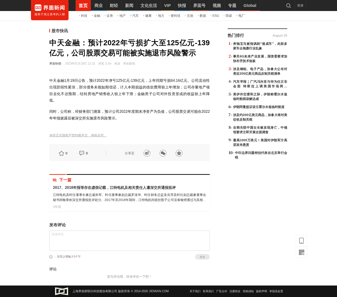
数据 (203, 15)
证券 (110, 15)
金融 (97, 15)
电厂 (241, 15)
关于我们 (195, 291)
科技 (84, 15)
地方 (161, 15)
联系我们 (208, 291)
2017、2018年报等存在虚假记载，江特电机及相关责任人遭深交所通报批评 (114, 188)
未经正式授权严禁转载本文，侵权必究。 (78, 135)
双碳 (229, 15)
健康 (148, 15)
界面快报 (55, 63)
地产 (122, 15)
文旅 (190, 15)
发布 (202, 257)
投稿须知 (248, 291)
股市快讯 (60, 30)
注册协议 (234, 291)
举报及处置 (276, 291)
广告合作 (221, 291)
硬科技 (175, 15)
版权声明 (261, 291)
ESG (216, 15)
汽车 (135, 15)
